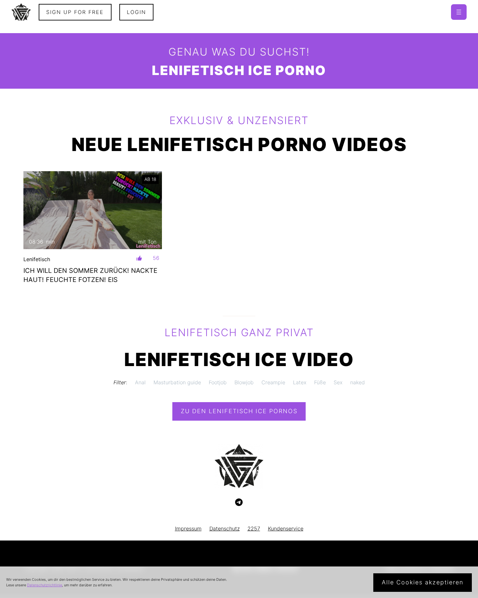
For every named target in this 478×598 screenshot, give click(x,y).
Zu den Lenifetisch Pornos (239, 411)
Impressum (188, 528)
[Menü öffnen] (459, 12)
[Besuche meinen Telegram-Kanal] (239, 502)
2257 (253, 528)
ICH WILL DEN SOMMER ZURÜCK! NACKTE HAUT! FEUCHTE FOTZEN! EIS (90, 275)
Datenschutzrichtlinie (44, 585)
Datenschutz (224, 528)
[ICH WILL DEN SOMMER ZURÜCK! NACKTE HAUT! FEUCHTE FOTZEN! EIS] (92, 210)
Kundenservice (285, 528)
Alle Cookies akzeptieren (422, 582)
